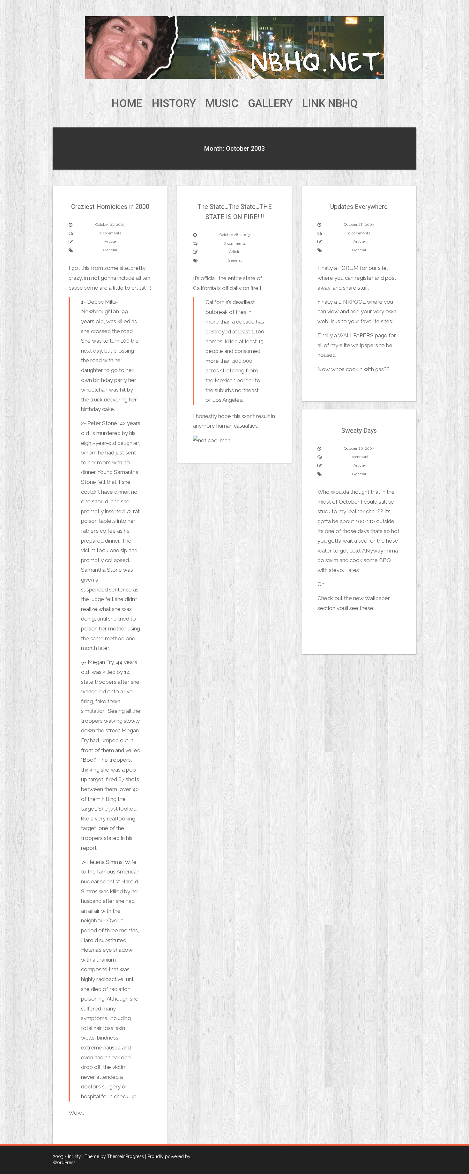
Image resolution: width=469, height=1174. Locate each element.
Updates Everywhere (359, 206)
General (110, 250)
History (174, 103)
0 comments (110, 233)
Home (127, 103)
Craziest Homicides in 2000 (110, 206)
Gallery (270, 103)
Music (221, 103)
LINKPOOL (352, 302)
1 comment (358, 456)
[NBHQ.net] (234, 47)
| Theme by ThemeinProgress (113, 1156)
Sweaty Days (359, 430)
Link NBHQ (330, 103)
